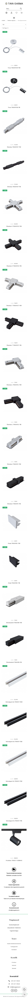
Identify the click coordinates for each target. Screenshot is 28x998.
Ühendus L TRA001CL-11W (14, 385)
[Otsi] (21, 8)
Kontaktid (14, 949)
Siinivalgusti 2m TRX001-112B (14, 741)
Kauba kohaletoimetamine (14, 943)
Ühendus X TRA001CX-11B (14, 266)
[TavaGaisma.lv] (14, 4)
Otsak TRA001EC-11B (14, 583)
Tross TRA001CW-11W (14, 68)
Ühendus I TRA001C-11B (14, 504)
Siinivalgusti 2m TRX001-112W (14, 702)
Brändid (14, 968)
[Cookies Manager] (24, 989)
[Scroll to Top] (24, 994)
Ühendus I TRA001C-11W (14, 464)
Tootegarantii (14, 946)
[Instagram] (15, 990)
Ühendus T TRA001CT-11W (14, 305)
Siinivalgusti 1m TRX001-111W (14, 781)
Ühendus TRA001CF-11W (14, 147)
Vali (3, 24)
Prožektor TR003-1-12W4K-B (14, 860)
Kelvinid (14, 965)
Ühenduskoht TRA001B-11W (14, 622)
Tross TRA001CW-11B (14, 107)
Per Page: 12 (5, 28)
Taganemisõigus (14, 930)
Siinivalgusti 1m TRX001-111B (14, 821)
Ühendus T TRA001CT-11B (14, 345)
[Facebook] (12, 990)
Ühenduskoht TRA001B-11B (14, 662)
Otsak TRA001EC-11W (14, 543)
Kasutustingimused (14, 924)
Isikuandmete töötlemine (14, 927)
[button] (14, 18)
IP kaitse (14, 962)
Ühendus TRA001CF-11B (14, 186)
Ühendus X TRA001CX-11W (14, 226)
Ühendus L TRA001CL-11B (14, 424)
